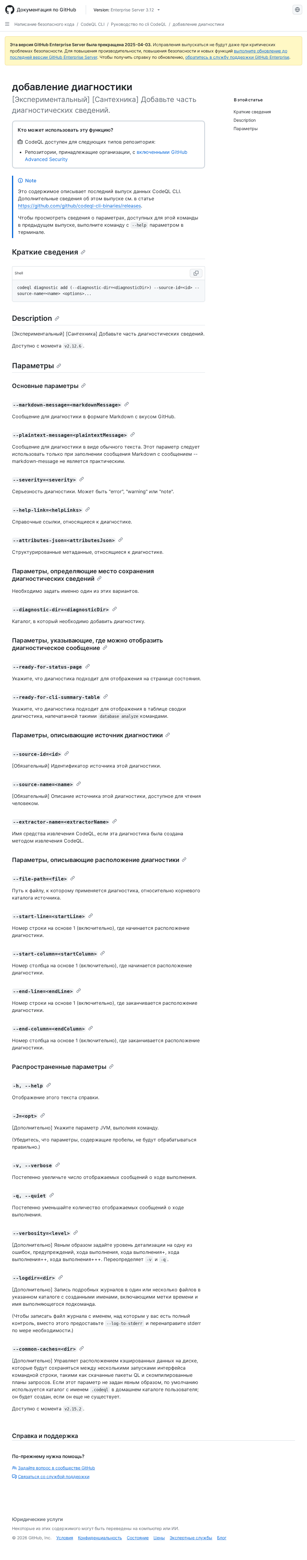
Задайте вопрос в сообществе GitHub (56, 1467)
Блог (221, 1537)
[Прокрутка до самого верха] (294, 1547)
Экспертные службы (191, 1537)
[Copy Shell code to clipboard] (196, 273)
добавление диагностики (198, 24)
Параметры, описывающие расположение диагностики (95, 860)
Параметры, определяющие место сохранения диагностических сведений (83, 575)
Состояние (138, 1537)
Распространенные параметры (59, 1066)
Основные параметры (45, 385)
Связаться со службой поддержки (53, 1476)
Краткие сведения (45, 252)
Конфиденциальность (100, 1537)
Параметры (33, 365)
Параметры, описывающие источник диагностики (87, 735)
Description (32, 318)
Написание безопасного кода (44, 24)
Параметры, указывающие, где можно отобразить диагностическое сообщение (87, 644)
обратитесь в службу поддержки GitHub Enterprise (237, 57)
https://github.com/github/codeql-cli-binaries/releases (79, 206)
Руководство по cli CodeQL (138, 24)
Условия (64, 1537)
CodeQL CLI (93, 24)
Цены (159, 1537)
